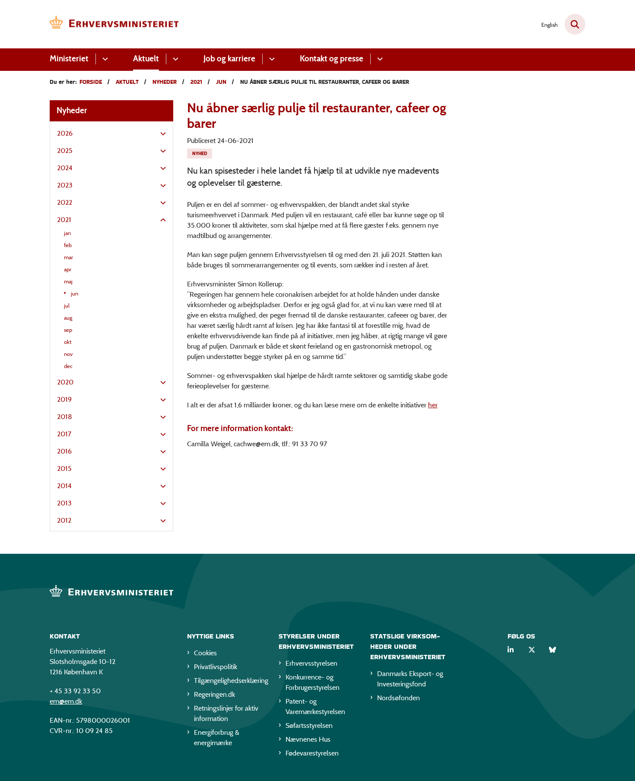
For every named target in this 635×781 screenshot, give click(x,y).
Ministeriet (69, 58)
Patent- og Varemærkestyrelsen (315, 706)
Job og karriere (229, 58)
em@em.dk (66, 701)
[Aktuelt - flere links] (174, 59)
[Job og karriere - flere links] (270, 59)
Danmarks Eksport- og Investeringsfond (410, 679)
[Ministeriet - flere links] (103, 59)
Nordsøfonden (398, 698)
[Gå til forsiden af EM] (114, 24)
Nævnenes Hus (308, 739)
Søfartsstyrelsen (309, 725)
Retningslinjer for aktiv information (226, 713)
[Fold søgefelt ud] (575, 24)
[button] (161, 134)
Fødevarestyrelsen (312, 753)
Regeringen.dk (214, 694)
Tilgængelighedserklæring (229, 680)
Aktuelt (146, 58)
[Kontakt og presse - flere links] (378, 59)
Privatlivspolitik (215, 667)
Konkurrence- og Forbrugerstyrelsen (313, 682)
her (433, 405)
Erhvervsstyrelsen (311, 663)
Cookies (205, 653)
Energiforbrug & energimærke (216, 737)
